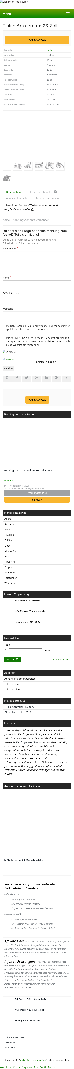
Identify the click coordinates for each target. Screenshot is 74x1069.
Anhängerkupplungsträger (19, 678)
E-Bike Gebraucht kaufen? (19, 706)
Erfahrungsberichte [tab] (43, 192)
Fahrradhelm (11, 684)
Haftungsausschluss (14, 1037)
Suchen (11, 659)
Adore (7, 518)
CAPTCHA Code (45, 362)
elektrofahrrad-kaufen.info (33, 1060)
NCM (7, 556)
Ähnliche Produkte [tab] (16, 198)
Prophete (9, 567)
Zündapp (9, 583)
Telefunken (10, 578)
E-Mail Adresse (12, 293)
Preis (7, 645)
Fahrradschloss (13, 689)
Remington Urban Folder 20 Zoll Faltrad (28, 470)
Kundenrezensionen (47, 198)
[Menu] (37, 4)
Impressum (10, 1047)
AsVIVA (8, 529)
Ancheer (9, 524)
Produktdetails (36, 493)
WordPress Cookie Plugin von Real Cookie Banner (28, 1067)
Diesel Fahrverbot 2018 (17, 712)
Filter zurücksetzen (59, 659)
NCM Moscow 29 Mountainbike (23, 860)
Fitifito (49, 50)
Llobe (7, 545)
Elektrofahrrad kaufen (29, 742)
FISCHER (9, 534)
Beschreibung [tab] (14, 192)
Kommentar (10, 248)
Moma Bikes (11, 551)
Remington (10, 572)
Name (7, 277)
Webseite (8, 308)
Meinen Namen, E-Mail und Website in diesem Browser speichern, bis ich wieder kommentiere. (38, 327)
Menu (7, 14)
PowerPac (9, 561)
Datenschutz (10, 1042)
